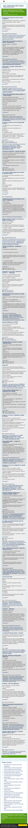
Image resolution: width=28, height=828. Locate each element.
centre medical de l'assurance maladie (17, 459)
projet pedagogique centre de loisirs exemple (12, 786)
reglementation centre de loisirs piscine (13, 767)
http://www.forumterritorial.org (11, 86)
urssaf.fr (6, 648)
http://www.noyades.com (10, 433)
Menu (25, 1)
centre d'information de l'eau (11, 148)
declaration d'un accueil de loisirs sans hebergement (13, 518)
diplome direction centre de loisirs (12, 802)
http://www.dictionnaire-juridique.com (12, 625)
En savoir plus (19, 826)
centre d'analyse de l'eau (13, 435)
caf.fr (6, 382)
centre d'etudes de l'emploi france (16, 726)
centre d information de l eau (12, 439)
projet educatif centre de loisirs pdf (12, 772)
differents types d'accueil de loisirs (12, 794)
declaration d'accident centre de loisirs (9, 36)
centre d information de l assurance (12, 147)
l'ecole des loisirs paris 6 (8, 628)
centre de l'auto (22, 751)
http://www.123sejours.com (10, 237)
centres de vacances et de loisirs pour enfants (13, 384)
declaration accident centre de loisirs (17, 63)
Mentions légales (10, 814)
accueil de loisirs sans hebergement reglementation (12, 776)
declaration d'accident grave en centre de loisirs (16, 35)
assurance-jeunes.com (9, 749)
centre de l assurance (8, 460)
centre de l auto (6, 752)
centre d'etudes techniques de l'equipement (13, 728)
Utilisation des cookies (12, 815)
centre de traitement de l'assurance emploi (11, 651)
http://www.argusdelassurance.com (12, 457)
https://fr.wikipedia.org (9, 291)
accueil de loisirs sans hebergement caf (10, 545)
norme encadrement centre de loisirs (12, 769)
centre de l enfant (6, 89)
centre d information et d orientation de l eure (17, 517)
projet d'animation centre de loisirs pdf (12, 800)
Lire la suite (4, 30)
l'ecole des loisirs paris (18, 628)
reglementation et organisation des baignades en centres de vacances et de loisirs (13, 797)
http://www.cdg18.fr (9, 568)
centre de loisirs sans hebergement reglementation (12, 789)
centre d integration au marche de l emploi (15, 570)
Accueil (3, 814)
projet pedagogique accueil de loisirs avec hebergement (14, 804)
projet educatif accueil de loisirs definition (13, 810)
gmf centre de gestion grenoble (13, 751)
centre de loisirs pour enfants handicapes (14, 387)
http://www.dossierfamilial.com (11, 142)
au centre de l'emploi (18, 652)
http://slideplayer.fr (8, 196)
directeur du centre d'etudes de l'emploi (11, 728)
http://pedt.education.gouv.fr (10, 339)
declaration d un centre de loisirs (15, 37)
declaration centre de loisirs (8, 38)
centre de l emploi (6, 653)
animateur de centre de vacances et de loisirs (12, 243)
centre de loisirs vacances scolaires (13, 386)
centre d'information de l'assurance (12, 64)
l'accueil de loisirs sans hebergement (15, 544)
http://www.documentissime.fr (11, 33)
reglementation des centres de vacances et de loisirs (13, 319)
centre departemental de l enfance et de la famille (13, 779)
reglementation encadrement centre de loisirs (13, 807)
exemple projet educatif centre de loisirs (13, 774)
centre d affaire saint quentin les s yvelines (9, 681)
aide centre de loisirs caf (13, 384)
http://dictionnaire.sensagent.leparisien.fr (13, 216)
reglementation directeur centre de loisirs (13, 771)
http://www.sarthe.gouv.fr (10, 412)
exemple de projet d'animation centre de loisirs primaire (13, 782)
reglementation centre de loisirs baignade (13, 792)
